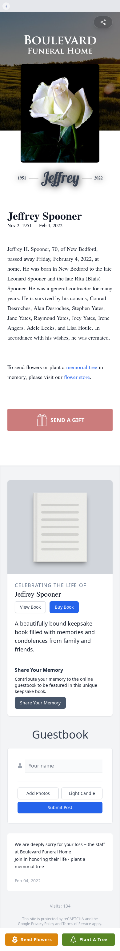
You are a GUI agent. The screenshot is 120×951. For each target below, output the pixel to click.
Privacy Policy (42, 923)
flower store (77, 377)
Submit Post (60, 807)
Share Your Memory (40, 703)
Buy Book (64, 607)
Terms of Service (76, 923)
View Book (30, 607)
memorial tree (81, 367)
